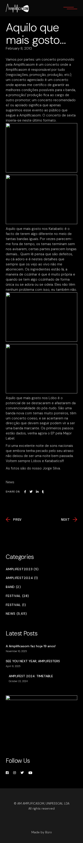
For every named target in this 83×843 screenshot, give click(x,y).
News (10, 482)
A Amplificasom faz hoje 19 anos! (31, 646)
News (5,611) (16, 614)
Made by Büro (41, 832)
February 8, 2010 (19, 48)
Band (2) (13, 587)
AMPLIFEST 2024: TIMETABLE (31, 676)
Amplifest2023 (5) (22, 569)
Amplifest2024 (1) (22, 578)
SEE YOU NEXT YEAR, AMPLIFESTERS (33, 661)
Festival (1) (16, 605)
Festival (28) (17, 596)
